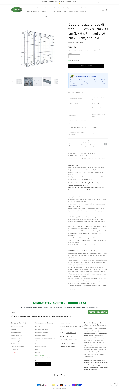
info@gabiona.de (69, 347)
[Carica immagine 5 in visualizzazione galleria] (56, 81)
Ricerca (37, 360)
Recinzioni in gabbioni (16, 338)
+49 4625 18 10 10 (71, 333)
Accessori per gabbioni (17, 341)
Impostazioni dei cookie (41, 332)
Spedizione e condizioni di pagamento (45, 338)
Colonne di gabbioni (16, 335)
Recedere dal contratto (43, 364)
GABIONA (57, 388)
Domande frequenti (40, 346)
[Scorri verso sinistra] (12, 81)
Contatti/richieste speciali (17, 346)
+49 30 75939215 (70, 343)
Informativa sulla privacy (41, 329)
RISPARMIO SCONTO (98, 312)
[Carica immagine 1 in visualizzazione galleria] (19, 81)
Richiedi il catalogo (16, 349)
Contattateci (38, 343)
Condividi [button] (72, 290)
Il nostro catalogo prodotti (42, 358)
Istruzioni (37, 352)
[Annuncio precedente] (40, 2)
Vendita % (13, 352)
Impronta (37, 326)
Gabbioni (13, 329)
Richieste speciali (39, 355)
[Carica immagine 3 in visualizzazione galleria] (37, 81)
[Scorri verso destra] (62, 81)
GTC (36, 341)
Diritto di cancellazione (41, 335)
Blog (36, 349)
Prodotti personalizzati (17, 326)
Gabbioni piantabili (16, 332)
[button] (32, 8)
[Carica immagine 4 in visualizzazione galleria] (47, 81)
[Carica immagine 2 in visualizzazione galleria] (28, 81)
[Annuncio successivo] (78, 2)
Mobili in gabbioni (15, 343)
